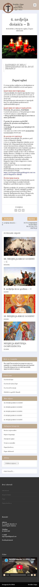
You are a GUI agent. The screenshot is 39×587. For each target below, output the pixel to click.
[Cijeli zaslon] (35, 575)
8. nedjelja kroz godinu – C (18, 289)
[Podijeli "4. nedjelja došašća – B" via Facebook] (16, 210)
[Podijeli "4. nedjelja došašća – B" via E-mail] (19, 210)
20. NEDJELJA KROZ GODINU (13, 403)
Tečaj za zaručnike (9, 443)
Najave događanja (9, 434)
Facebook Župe (8, 379)
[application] (19, 567)
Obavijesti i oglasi (21, 29)
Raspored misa (6, 494)
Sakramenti (5, 490)
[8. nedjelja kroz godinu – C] (19, 276)
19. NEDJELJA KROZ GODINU (19, 316)
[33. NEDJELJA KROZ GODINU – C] (19, 246)
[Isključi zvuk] (32, 575)
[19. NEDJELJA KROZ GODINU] (19, 303)
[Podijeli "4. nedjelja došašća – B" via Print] (23, 210)
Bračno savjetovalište (10, 430)
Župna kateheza (8, 447)
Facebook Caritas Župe (11, 383)
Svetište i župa (32, 584)
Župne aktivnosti (9, 451)
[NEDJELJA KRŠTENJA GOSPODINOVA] (19, 331)
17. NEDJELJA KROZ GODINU (13, 415)
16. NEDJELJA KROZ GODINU (13, 419)
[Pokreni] (4, 575)
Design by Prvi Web (8, 584)
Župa (3, 499)
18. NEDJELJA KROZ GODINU (13, 411)
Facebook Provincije (10, 388)
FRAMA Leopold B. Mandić (12, 392)
